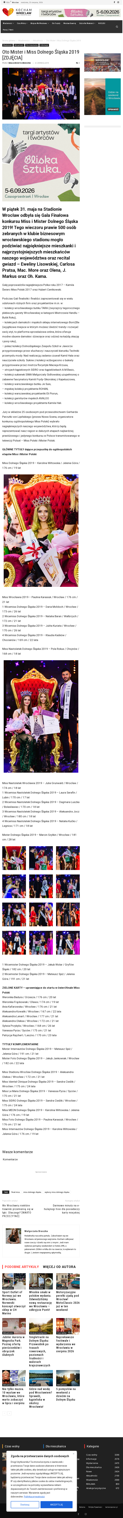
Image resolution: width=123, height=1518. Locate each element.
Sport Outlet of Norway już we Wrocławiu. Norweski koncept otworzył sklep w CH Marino (14, 1302)
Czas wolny (61, 1333)
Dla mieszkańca (32, 45)
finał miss (15, 1192)
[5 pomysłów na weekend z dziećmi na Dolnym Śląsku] (68, 1378)
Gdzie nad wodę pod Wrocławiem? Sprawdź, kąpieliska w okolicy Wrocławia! (40, 1397)
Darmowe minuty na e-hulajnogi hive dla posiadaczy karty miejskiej (62, 1209)
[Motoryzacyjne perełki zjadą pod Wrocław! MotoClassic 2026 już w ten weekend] (68, 1281)
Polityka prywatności (34, 1496)
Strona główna (8, 40)
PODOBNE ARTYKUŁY (22, 1267)
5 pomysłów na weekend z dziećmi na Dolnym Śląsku (66, 1394)
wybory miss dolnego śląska (57, 1192)
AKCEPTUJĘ (56, 1504)
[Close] (73, 1454)
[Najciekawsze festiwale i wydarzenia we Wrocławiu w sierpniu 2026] (68, 1326)
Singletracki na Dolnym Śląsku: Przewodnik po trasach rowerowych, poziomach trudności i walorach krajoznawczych (39, 1351)
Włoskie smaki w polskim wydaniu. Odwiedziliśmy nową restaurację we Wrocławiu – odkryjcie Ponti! (40, 1300)
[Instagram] (118, 2)
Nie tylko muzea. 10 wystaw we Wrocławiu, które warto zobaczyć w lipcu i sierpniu (13, 1396)
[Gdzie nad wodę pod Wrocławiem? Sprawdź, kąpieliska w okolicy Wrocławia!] (41, 1378)
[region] (41, 1481)
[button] (117, 26)
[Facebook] (114, 2)
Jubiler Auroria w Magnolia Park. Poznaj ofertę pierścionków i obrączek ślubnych (13, 1345)
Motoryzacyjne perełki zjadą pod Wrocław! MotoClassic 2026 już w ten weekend (68, 1300)
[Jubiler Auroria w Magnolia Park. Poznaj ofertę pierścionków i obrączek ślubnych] (14, 1326)
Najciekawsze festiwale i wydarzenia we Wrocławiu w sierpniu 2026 (65, 1344)
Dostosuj (24, 1504)
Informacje (44, 45)
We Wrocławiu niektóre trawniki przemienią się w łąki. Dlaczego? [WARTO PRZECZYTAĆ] (17, 1211)
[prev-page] (4, 1413)
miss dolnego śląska (32, 1192)
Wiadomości (24, 40)
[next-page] (9, 1413)
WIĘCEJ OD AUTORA (59, 1267)
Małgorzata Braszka (19, 63)
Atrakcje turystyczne (38, 1333)
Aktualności (38, 40)
